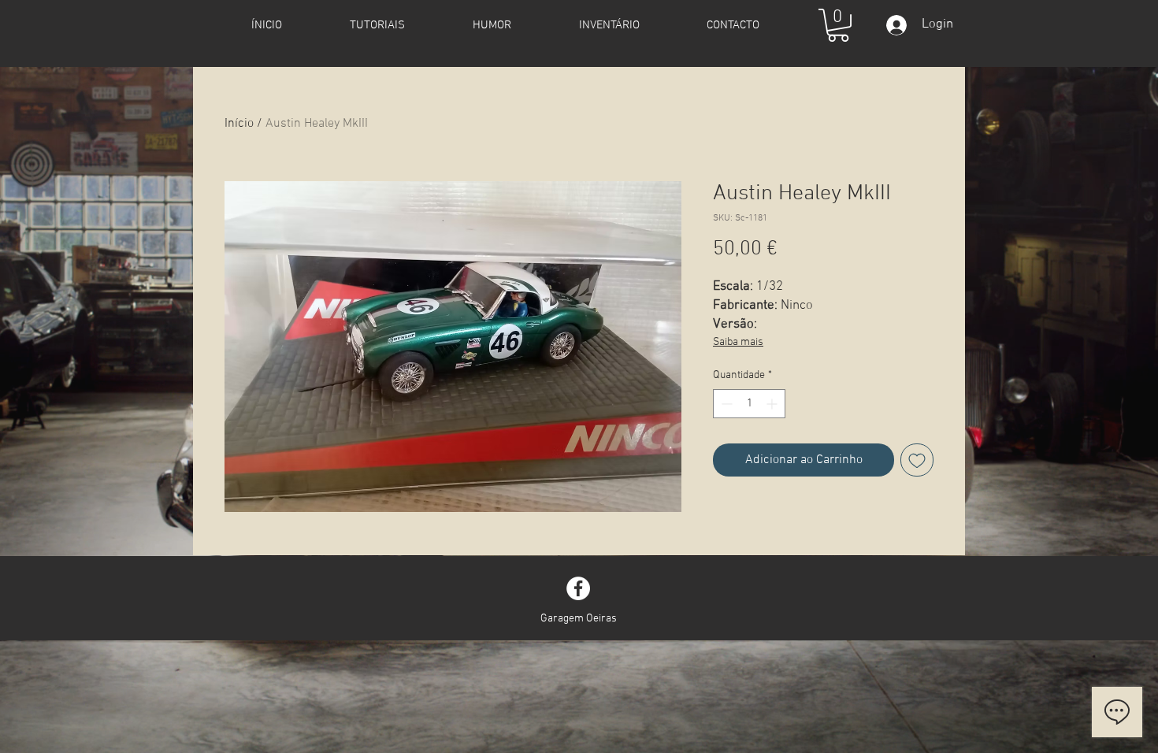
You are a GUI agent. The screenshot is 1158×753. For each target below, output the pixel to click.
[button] (838, 25)
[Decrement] (725, 403)
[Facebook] (578, 588)
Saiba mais (738, 342)
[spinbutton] (749, 403)
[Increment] (773, 403)
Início (239, 124)
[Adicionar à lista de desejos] (916, 460)
